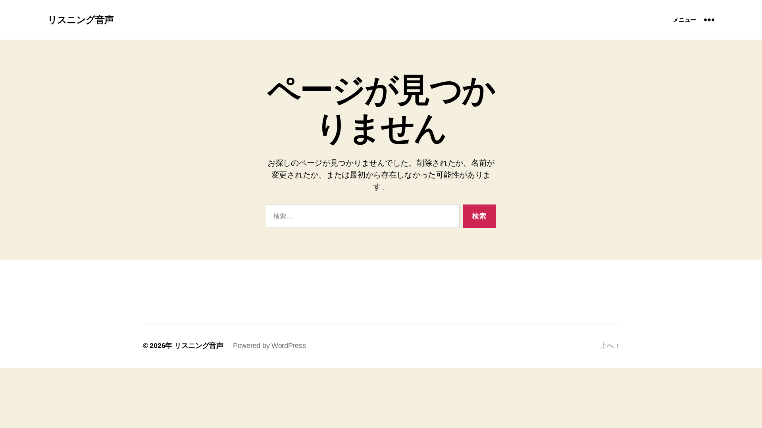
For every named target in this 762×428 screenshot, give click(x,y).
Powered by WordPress (269, 346)
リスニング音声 (81, 20)
